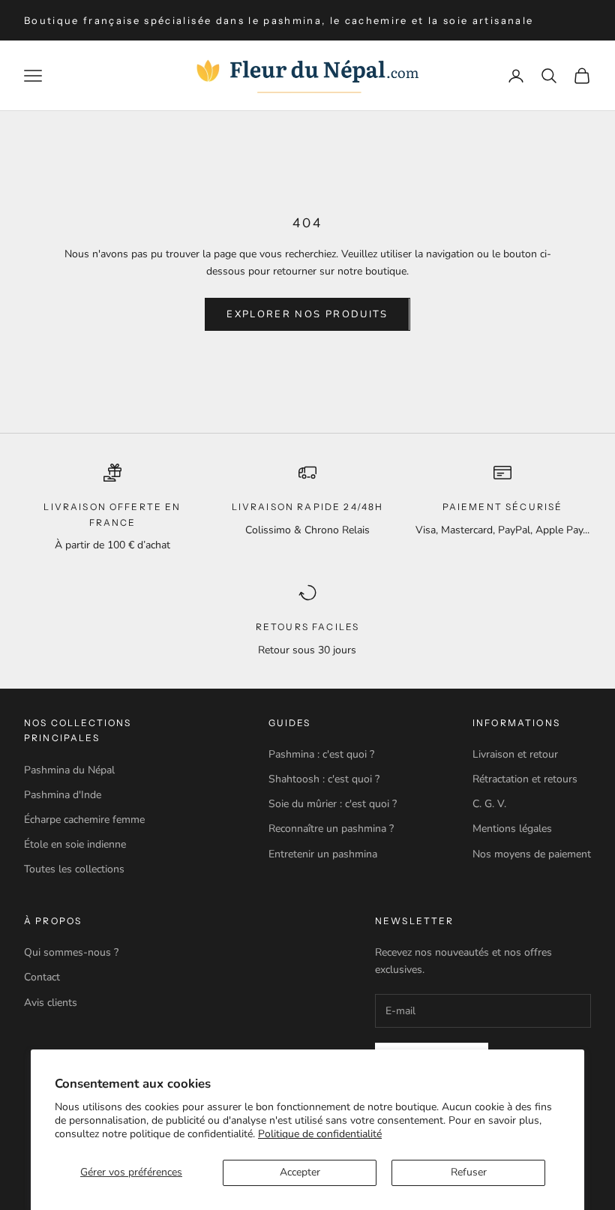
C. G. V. (489, 804)
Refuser (469, 1172)
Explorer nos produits (307, 314)
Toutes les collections (74, 869)
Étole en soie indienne (75, 844)
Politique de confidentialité (320, 1134)
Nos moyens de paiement (531, 854)
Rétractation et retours (525, 779)
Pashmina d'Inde (62, 795)
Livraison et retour (515, 754)
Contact (42, 977)
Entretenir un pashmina (322, 854)
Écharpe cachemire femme (84, 819)
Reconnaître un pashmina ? (331, 828)
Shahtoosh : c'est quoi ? (324, 779)
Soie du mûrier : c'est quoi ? (332, 804)
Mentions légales (512, 828)
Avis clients (50, 1002)
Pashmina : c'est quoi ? (321, 754)
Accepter (300, 1172)
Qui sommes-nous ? (71, 952)
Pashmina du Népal (69, 770)
